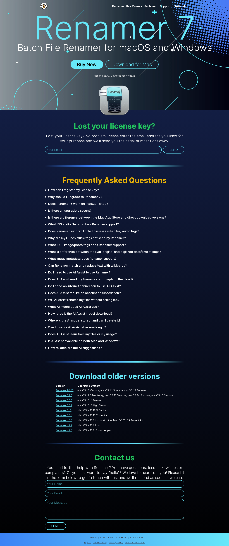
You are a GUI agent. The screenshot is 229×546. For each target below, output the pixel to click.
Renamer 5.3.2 (64, 405)
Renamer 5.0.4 (64, 415)
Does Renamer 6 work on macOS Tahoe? (78, 204)
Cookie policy (100, 542)
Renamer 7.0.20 (65, 390)
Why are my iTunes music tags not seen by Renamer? (87, 238)
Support (165, 6)
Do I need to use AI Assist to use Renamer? (79, 272)
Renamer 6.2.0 (64, 395)
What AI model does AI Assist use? (73, 307)
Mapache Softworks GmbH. (109, 537)
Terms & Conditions (135, 542)
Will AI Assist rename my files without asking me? (83, 300)
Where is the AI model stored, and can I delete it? (84, 320)
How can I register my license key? (73, 190)
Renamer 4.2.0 (64, 430)
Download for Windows (123, 75)
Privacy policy (116, 542)
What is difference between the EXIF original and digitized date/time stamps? (104, 252)
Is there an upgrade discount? (70, 210)
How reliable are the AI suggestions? (75, 348)
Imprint (87, 542)
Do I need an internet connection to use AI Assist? (84, 286)
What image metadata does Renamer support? (82, 259)
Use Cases (134, 6)
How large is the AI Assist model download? (80, 313)
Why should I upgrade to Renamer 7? (75, 197)
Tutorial (179, 6)
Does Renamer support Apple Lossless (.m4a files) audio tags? (93, 231)
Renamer (118, 6)
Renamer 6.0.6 (64, 400)
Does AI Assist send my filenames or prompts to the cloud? (91, 279)
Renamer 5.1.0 (64, 410)
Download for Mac (132, 64)
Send (173, 150)
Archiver (150, 6)
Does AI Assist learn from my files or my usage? (82, 334)
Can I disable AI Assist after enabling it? (77, 327)
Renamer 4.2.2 (64, 425)
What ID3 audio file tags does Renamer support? (83, 224)
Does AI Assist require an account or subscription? (84, 293)
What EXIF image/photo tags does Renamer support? (87, 245)
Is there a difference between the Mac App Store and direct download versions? (107, 217)
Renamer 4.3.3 (64, 420)
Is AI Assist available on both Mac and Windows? (84, 341)
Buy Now (87, 64)
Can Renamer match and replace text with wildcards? (87, 265)
